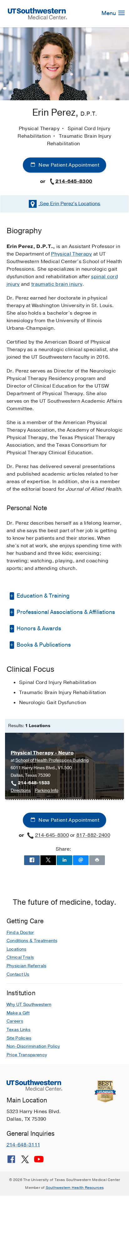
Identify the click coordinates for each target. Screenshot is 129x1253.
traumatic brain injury (56, 284)
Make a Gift (18, 1013)
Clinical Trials (20, 957)
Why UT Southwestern (29, 1004)
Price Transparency (27, 1055)
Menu (109, 13)
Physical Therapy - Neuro (42, 752)
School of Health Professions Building (52, 760)
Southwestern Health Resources (75, 1187)
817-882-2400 (93, 835)
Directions (21, 790)
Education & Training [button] (42, 595)
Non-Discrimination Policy (33, 1046)
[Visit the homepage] (37, 13)
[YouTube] (39, 1161)
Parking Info (46, 790)
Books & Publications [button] (43, 645)
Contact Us (18, 974)
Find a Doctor (20, 933)
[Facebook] (11, 1161)
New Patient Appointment (68, 165)
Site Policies (19, 1038)
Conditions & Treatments (32, 941)
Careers (15, 1021)
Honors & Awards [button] (38, 628)
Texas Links (19, 1030)
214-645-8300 (73, 181)
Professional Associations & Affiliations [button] (65, 612)
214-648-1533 (34, 783)
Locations (70, 203)
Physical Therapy (71, 254)
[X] (25, 1161)
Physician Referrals (27, 966)
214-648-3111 (23, 1144)
